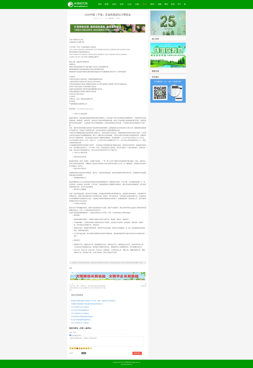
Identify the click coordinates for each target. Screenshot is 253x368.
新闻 (106, 4)
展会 (144, 4)
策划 (173, 4)
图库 (152, 4)
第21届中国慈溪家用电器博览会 (80, 319)
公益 (129, 4)
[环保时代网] (77, 4)
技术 (121, 4)
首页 (100, 4)
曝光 (166, 4)
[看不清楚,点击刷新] (83, 353)
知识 (114, 4)
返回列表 (143, 286)
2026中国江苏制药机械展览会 (80, 310)
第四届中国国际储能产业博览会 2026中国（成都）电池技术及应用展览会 (93, 300)
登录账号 (78, 335)
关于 (179, 4)
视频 (159, 4)
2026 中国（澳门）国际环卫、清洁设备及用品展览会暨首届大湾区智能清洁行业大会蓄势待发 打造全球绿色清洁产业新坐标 (87, 288)
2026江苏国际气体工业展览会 (80, 307)
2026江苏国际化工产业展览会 (80, 313)
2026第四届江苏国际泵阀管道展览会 (82, 316)
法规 (137, 4)
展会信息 (111, 18)
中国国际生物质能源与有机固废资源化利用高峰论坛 (87, 304)
